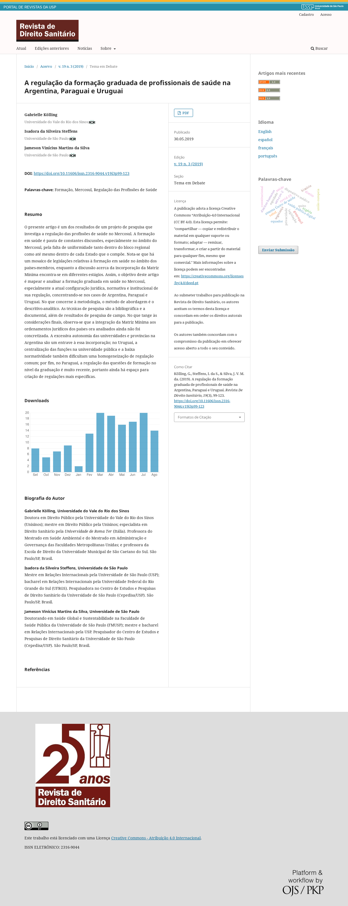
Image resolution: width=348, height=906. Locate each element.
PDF (185, 112)
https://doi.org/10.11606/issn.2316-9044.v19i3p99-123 (81, 173)
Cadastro (306, 14)
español (265, 139)
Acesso (326, 14)
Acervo (46, 66)
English (265, 131)
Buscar (321, 48)
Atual (21, 48)
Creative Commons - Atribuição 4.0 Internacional (156, 837)
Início (29, 66)
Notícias (84, 48)
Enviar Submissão (278, 249)
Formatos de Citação (194, 417)
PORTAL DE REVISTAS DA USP (30, 7)
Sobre (107, 48)
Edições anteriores (52, 48)
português (267, 156)
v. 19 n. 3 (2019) (70, 66)
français (265, 147)
